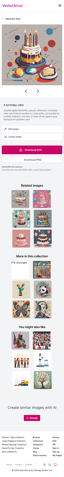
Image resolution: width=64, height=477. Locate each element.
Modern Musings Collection (14, 444)
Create (36, 448)
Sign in (56, 448)
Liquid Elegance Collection (13, 441)
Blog (35, 452)
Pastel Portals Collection (13, 448)
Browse (36, 437)
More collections (9, 452)
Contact (28, 465)
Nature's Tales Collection (13, 437)
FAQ (54, 441)
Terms (9, 465)
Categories (38, 444)
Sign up (56, 452)
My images (57, 455)
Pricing (56, 437)
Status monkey (40, 455)
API (54, 444)
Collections (38, 441)
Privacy (18, 465)
